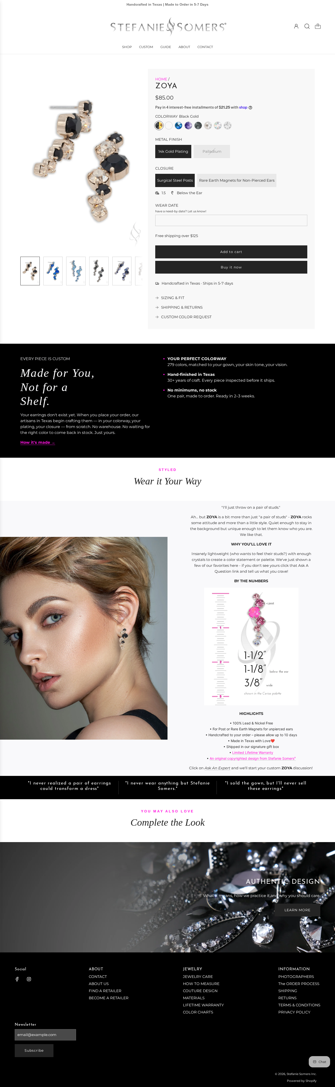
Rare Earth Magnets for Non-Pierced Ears (236, 180)
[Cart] (317, 26)
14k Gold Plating (173, 151)
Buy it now (231, 267)
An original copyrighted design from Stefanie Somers (252, 758)
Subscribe (34, 1050)
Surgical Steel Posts (175, 180)
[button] (32, 161)
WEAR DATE (166, 205)
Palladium (212, 151)
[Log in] (296, 26)
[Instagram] (29, 979)
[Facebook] (17, 979)
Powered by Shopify (302, 1081)
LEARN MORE (297, 910)
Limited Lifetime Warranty (252, 752)
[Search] (307, 26)
